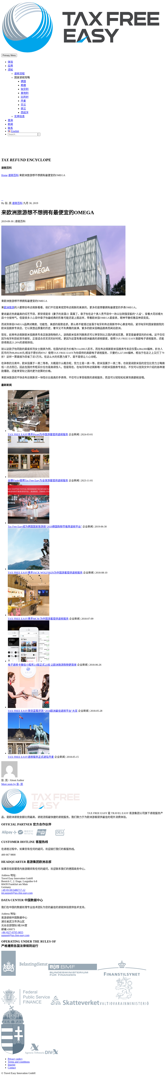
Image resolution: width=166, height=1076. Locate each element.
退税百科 (17, 203)
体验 (10, 61)
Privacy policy (15, 1059)
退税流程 (19, 73)
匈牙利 (25, 89)
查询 (10, 120)
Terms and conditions (19, 1061)
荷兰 (23, 108)
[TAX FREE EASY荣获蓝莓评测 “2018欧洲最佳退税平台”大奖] (28, 707)
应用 (10, 65)
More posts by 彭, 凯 (12, 784)
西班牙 (25, 112)
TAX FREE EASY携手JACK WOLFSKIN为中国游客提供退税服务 (45, 572)
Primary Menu (9, 55)
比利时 (25, 97)
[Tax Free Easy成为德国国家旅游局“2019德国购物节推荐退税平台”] (28, 522)
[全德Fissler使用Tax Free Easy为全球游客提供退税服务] (28, 476)
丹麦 (23, 100)
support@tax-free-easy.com (15, 935)
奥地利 (25, 93)
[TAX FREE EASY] (83, 52)
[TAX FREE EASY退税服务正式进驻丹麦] (28, 753)
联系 (10, 128)
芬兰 (23, 104)
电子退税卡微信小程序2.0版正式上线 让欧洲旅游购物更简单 (42, 664)
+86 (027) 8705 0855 (12, 932)
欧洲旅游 (9, 307)
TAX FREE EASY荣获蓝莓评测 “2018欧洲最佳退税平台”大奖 (42, 710)
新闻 (10, 124)
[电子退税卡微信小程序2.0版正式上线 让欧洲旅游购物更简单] (28, 661)
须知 (10, 69)
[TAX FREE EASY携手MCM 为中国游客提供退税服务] (28, 615)
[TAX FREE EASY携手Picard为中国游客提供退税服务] (28, 430)
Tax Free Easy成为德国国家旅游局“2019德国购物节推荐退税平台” (45, 526)
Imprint (11, 1064)
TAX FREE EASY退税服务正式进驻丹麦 (31, 757)
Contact (12, 1067)
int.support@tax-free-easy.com (17, 893)
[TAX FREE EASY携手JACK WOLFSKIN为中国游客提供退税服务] (28, 569)
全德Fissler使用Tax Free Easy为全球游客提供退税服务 (38, 480)
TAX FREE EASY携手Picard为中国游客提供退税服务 (38, 434)
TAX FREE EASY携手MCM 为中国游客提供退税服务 (38, 618)
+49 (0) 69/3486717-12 (13, 890)
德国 (23, 81)
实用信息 (19, 116)
